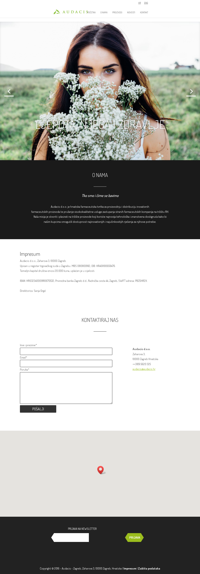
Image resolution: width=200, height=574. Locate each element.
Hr (139, 3)
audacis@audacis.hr (144, 369)
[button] (102, 470)
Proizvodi (117, 12)
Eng (146, 3)
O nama (103, 12)
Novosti (131, 12)
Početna (91, 12)
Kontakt (144, 12)
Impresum (129, 568)
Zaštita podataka (149, 568)
